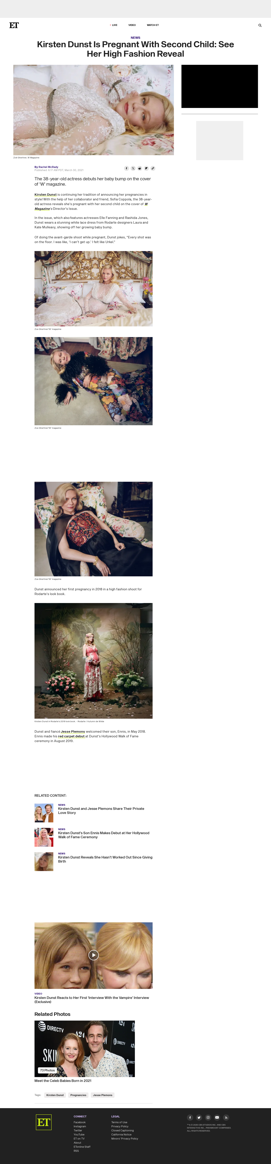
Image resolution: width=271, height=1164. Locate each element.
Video (132, 25)
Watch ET (153, 25)
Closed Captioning (122, 1130)
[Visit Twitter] (199, 1118)
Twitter (78, 1130)
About (77, 1143)
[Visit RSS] (226, 1118)
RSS (76, 1151)
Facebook (80, 1122)
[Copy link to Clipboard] (153, 169)
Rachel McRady (48, 167)
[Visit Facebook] (190, 1118)
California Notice (121, 1135)
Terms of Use (119, 1122)
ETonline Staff (82, 1147)
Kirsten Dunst (46, 194)
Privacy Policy (119, 1126)
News (135, 37)
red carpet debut (71, 736)
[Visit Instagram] (208, 1118)
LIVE (114, 25)
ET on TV (79, 1139)
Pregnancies (78, 1095)
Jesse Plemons (73, 731)
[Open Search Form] (260, 26)
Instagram (80, 1126)
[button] (93, 955)
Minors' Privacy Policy (124, 1139)
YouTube (79, 1135)
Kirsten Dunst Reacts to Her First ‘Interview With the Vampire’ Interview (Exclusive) (92, 1000)
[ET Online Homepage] (14, 25)
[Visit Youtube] (217, 1117)
